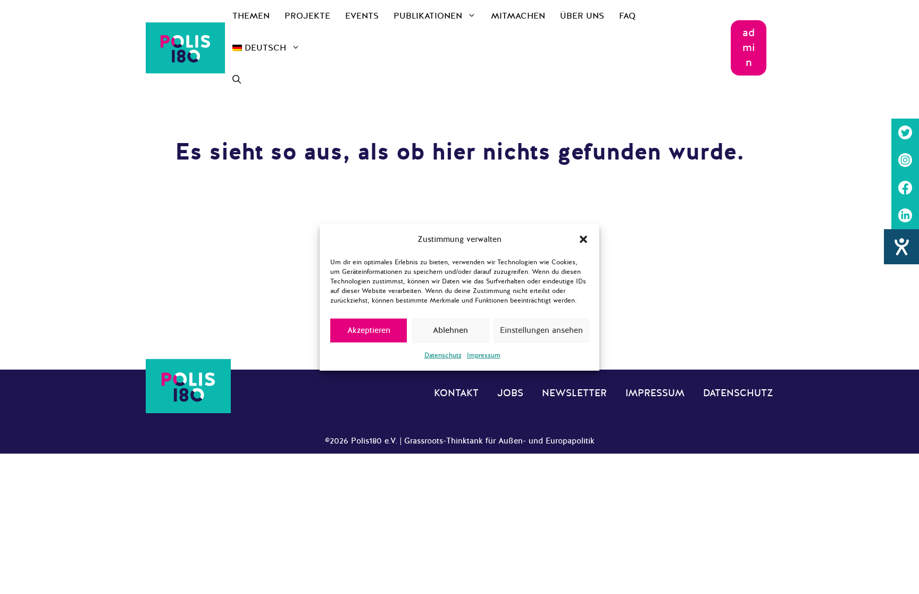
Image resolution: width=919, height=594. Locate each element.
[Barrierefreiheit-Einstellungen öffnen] (901, 246)
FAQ (627, 16)
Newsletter (574, 393)
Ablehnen (450, 330)
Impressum (483, 355)
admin (748, 48)
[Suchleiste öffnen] (236, 80)
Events (362, 16)
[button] (583, 239)
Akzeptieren (368, 330)
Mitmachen (518, 16)
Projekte (307, 16)
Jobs (510, 393)
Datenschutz (443, 355)
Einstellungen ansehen (541, 330)
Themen (251, 16)
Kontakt (456, 393)
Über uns (582, 16)
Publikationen (428, 16)
